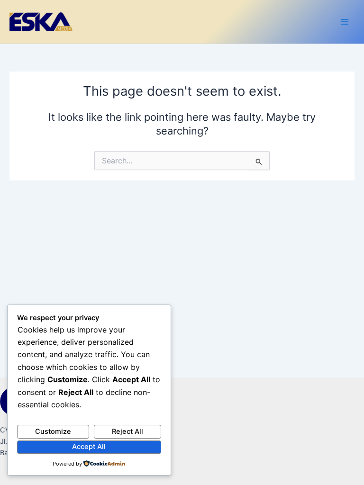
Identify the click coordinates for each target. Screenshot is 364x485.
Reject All (127, 431)
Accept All (89, 446)
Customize (53, 431)
